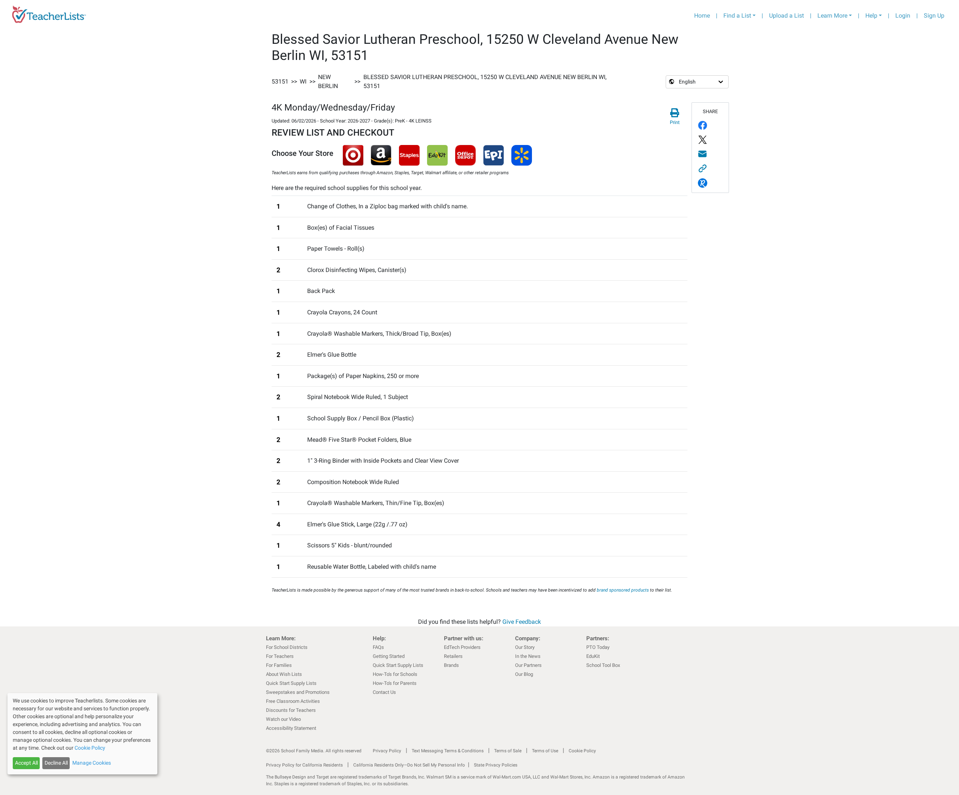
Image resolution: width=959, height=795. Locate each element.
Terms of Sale (507, 750)
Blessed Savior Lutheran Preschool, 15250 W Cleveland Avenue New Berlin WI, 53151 (484, 81)
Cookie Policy (582, 750)
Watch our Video (283, 719)
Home (702, 15)
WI (303, 81)
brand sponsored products (623, 590)
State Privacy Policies (495, 765)
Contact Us (384, 692)
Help (871, 15)
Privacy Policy (387, 750)
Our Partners (528, 665)
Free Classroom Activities (293, 701)
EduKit (593, 656)
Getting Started (389, 656)
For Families (279, 665)
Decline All (56, 763)
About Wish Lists (284, 674)
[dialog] (82, 733)
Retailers (453, 656)
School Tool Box (603, 665)
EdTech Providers (462, 647)
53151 (280, 81)
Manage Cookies (91, 763)
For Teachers (280, 656)
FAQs (378, 647)
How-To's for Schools (395, 674)
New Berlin (328, 81)
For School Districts (287, 647)
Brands (451, 665)
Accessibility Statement (291, 728)
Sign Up (934, 15)
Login (902, 15)
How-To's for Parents (395, 683)
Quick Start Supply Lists (291, 683)
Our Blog (524, 674)
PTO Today (597, 647)
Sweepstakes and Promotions (298, 692)
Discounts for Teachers (291, 710)
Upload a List (786, 15)
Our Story (525, 647)
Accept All (26, 763)
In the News (528, 656)
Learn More (832, 15)
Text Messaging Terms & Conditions (448, 750)
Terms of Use (545, 750)
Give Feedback (521, 621)
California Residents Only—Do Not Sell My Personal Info (409, 765)
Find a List (737, 15)
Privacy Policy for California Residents (304, 765)
